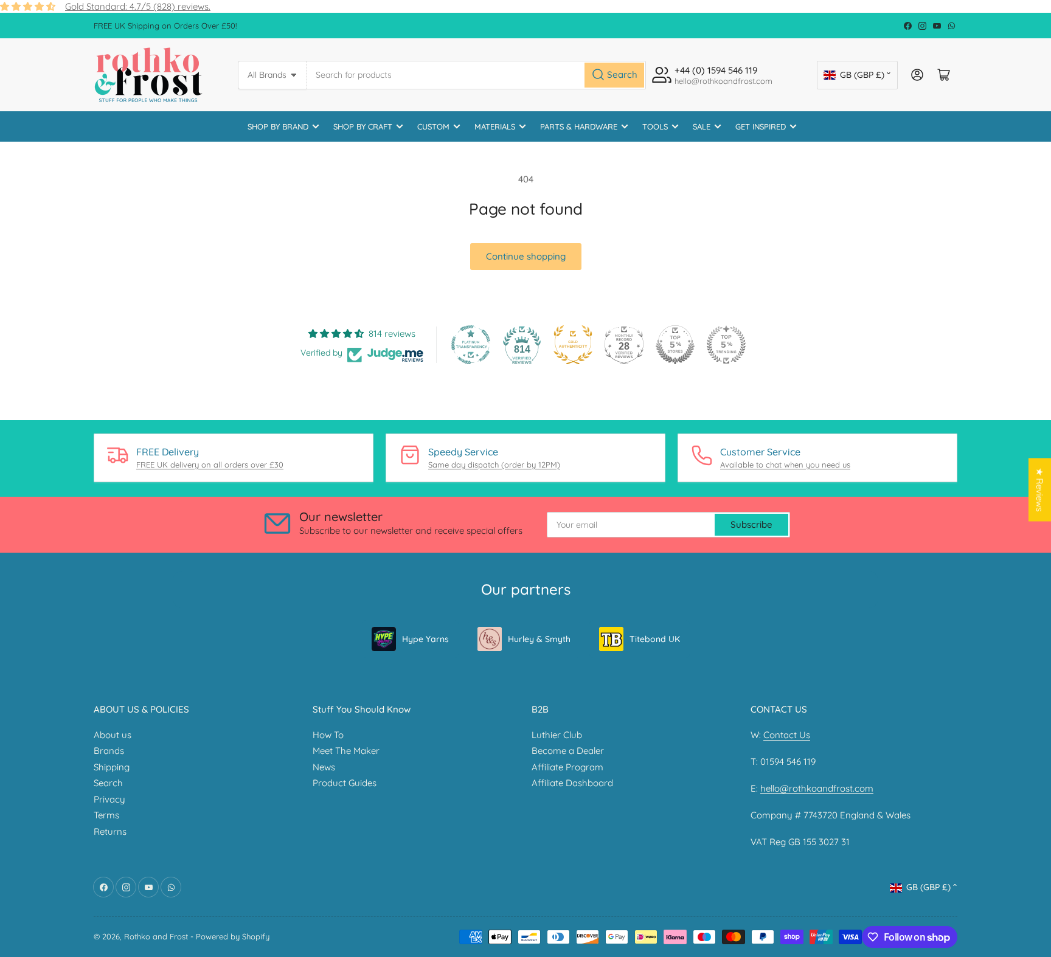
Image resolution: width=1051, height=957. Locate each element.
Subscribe (751, 524)
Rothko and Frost (156, 936)
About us (112, 735)
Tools (655, 126)
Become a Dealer (568, 750)
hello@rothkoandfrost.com (816, 788)
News (324, 767)
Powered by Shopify (232, 936)
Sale (701, 126)
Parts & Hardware (578, 126)
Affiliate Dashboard (572, 783)
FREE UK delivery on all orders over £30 (209, 464)
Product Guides (344, 783)
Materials (494, 126)
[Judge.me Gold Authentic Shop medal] (572, 344)
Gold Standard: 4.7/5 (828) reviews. (137, 6)
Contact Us (786, 735)
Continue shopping (526, 256)
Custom (433, 126)
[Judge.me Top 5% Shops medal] (675, 344)
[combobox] (476, 75)
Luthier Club (557, 735)
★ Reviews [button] (1040, 490)
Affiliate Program (567, 767)
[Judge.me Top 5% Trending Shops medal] (726, 344)
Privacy (109, 799)
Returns (110, 831)
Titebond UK (655, 639)
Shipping (112, 767)
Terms (106, 815)
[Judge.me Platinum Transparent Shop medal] (470, 344)
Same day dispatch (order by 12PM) (494, 464)
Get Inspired (760, 126)
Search (108, 783)
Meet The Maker (346, 750)
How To (328, 735)
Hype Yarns (425, 639)
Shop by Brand (278, 126)
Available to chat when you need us (785, 464)
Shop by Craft (362, 126)
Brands (109, 750)
